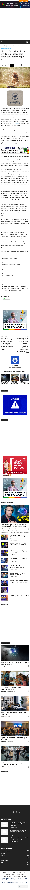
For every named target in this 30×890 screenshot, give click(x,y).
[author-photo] (15, 360)
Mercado (3, 858)
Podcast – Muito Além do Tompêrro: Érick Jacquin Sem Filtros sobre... (19, 581)
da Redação (4, 59)
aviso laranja (16, 123)
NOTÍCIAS (3, 855)
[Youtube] (19, 812)
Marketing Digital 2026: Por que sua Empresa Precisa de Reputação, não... (14, 526)
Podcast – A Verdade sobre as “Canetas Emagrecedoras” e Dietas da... (19, 537)
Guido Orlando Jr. (4, 528)
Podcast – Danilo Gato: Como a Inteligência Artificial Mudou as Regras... (18, 544)
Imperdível (8, 874)
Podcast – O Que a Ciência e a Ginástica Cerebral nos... (17, 573)
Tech (2, 862)
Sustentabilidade (16, 876)
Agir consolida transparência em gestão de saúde (14, 739)
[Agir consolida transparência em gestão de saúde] (15, 728)
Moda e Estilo (19, 872)
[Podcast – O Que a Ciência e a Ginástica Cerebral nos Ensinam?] (4, 575)
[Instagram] (13, 812)
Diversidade (23, 876)
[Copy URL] (14, 65)
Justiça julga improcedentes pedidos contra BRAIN (24, 382)
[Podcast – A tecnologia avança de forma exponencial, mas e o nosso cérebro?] (4, 560)
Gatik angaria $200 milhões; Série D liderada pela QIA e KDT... (19, 838)
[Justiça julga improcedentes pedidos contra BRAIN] (24, 377)
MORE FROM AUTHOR (20, 371)
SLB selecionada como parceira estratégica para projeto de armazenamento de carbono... (18, 831)
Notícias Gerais (4, 860)
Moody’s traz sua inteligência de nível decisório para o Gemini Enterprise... (18, 824)
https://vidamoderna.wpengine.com (15, 367)
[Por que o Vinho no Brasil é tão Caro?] (4, 590)
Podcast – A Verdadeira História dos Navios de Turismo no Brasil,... (19, 566)
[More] (21, 65)
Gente (14, 872)
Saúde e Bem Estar (7, 876)
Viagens (25, 872)
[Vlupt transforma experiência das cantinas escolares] (15, 377)
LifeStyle (9, 872)
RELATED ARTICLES (9, 371)
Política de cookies (6, 884)
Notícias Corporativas (14, 45)
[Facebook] (10, 812)
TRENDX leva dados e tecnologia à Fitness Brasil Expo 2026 (13, 764)
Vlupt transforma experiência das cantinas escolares (14, 382)
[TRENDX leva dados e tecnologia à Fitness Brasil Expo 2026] (15, 753)
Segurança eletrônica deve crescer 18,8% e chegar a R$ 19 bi (5, 382)
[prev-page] (14, 386)
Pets (13, 874)
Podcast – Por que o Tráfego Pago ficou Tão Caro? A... (18, 551)
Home (2, 45)
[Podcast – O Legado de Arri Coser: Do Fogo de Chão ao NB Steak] (4, 598)
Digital (2, 865)
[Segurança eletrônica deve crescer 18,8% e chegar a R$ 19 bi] (5, 377)
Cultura (22, 874)
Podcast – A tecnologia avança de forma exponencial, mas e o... (18, 559)
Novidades (6, 45)
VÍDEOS (4, 872)
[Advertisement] (15, 24)
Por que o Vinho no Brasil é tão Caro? (19, 588)
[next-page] (16, 386)
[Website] (16, 812)
